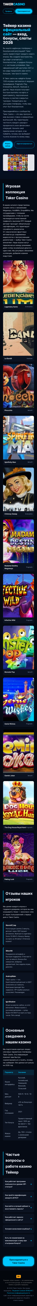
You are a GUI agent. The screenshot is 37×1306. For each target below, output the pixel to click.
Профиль (8, 11)
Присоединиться (23, 11)
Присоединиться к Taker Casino (18, 1261)
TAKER (14, 4)
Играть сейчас (7, 145)
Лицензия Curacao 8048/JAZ (22, 1290)
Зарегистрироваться (24, 144)
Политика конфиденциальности (18, 1293)
